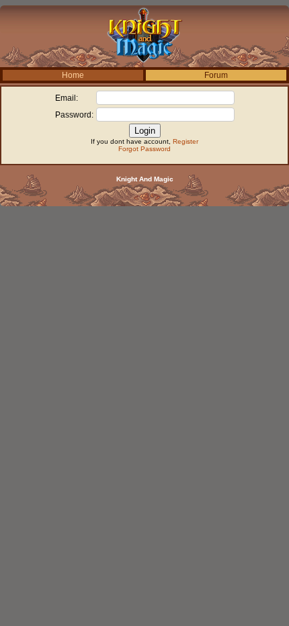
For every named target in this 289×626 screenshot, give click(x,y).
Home (73, 75)
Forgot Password (144, 148)
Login (144, 131)
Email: (66, 98)
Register (185, 141)
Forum (216, 75)
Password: (74, 115)
